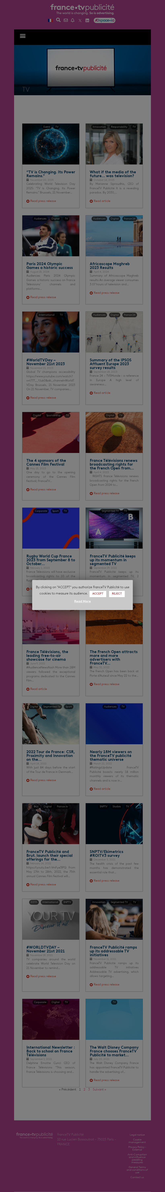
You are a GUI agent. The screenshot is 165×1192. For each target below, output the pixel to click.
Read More (82, 601)
